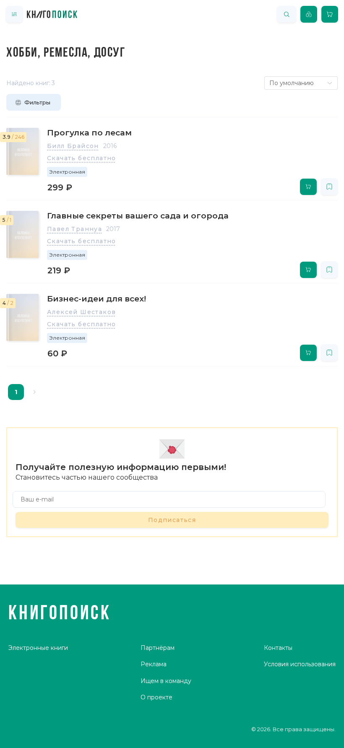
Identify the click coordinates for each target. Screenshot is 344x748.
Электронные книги (38, 648)
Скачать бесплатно (81, 158)
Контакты (278, 648)
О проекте (156, 697)
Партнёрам (158, 648)
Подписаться (172, 520)
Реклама (154, 664)
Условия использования (300, 664)
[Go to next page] (34, 392)
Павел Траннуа (74, 229)
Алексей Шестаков (81, 312)
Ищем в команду (166, 681)
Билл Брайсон (73, 146)
